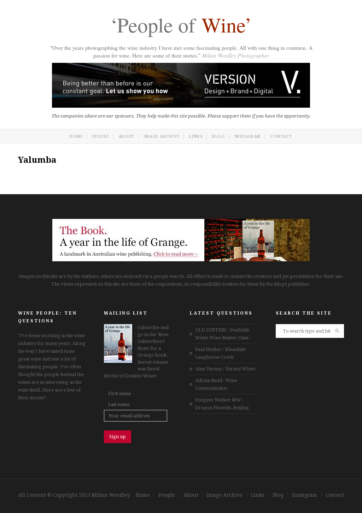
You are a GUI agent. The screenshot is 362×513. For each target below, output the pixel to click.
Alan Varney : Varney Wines (225, 368)
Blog (218, 136)
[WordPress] (181, 259)
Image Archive (162, 136)
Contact (281, 136)
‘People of (181, 26)
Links (196, 136)
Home (76, 136)
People (101, 136)
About (127, 136)
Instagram (248, 136)
